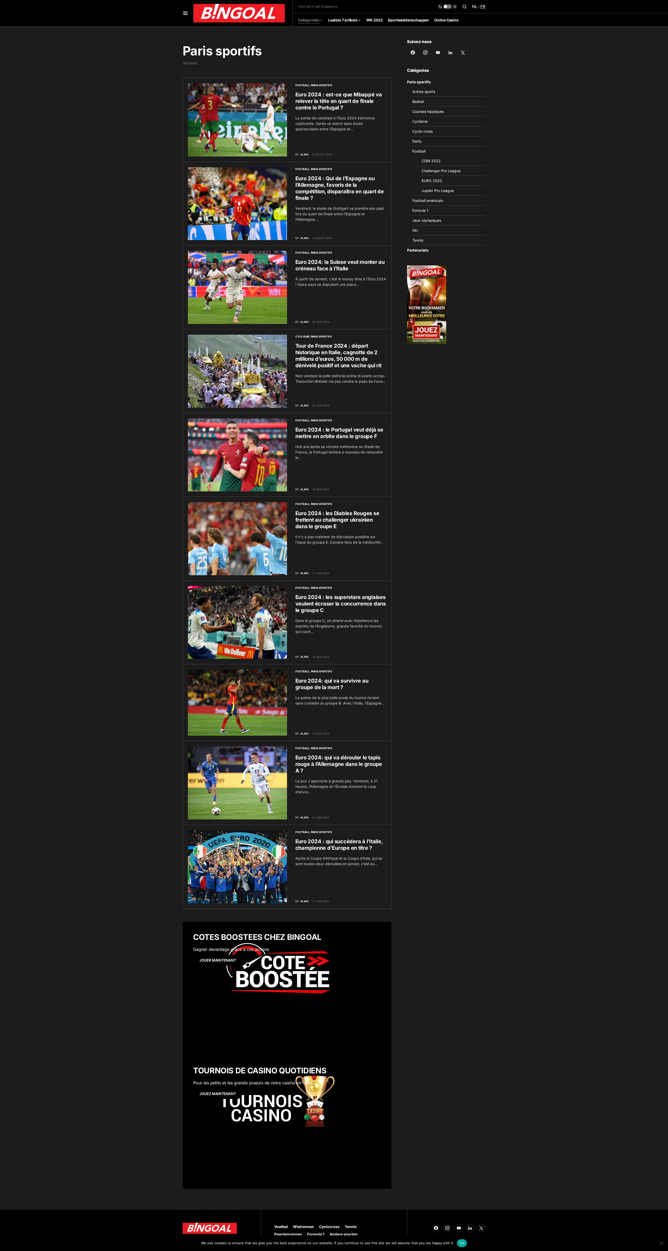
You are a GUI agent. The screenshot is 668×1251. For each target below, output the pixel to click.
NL (475, 6)
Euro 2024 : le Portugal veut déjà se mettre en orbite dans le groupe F (339, 433)
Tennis (417, 240)
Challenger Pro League (441, 170)
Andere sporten (343, 1234)
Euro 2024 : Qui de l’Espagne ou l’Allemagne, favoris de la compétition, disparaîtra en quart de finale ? (339, 188)
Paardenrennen (288, 1234)
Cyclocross (329, 1226)
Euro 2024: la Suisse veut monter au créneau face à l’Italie (340, 265)
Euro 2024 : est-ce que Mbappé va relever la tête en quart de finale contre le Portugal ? (338, 101)
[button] (185, 13)
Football (302, 85)
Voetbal (281, 1226)
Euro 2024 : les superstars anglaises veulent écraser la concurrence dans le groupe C (340, 603)
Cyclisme (302, 336)
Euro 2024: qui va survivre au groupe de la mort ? (331, 684)
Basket (418, 101)
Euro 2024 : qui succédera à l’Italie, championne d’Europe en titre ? (339, 844)
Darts (416, 141)
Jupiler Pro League (438, 190)
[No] (661, 1243)
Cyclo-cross (422, 131)
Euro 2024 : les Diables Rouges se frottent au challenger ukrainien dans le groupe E (337, 520)
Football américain (427, 200)
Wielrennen (303, 1226)
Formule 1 (420, 210)
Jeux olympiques (426, 220)
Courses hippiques (428, 111)
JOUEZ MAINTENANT (217, 1093)
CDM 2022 (431, 161)
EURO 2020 (432, 180)
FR (482, 6)
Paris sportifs (321, 85)
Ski (415, 230)
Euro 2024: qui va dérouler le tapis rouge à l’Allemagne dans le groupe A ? (338, 764)
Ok (462, 1243)
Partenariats (417, 250)
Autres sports (423, 91)
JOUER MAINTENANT (217, 960)
